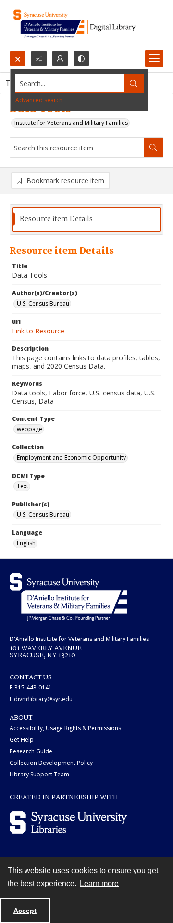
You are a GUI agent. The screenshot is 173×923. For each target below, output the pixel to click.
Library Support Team (39, 774)
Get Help (22, 740)
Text (22, 486)
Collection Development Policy (51, 763)
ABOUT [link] (21, 718)
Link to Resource (38, 330)
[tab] (86, 219)
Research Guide (31, 751)
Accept (25, 910)
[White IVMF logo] (68, 597)
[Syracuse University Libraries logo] (68, 822)
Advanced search (38, 100)
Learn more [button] (99, 883)
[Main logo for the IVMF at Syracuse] (86, 25)
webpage (29, 429)
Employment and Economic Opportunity (71, 458)
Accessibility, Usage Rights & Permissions (65, 728)
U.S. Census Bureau (43, 303)
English (26, 543)
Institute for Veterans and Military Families (71, 123)
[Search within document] (153, 147)
